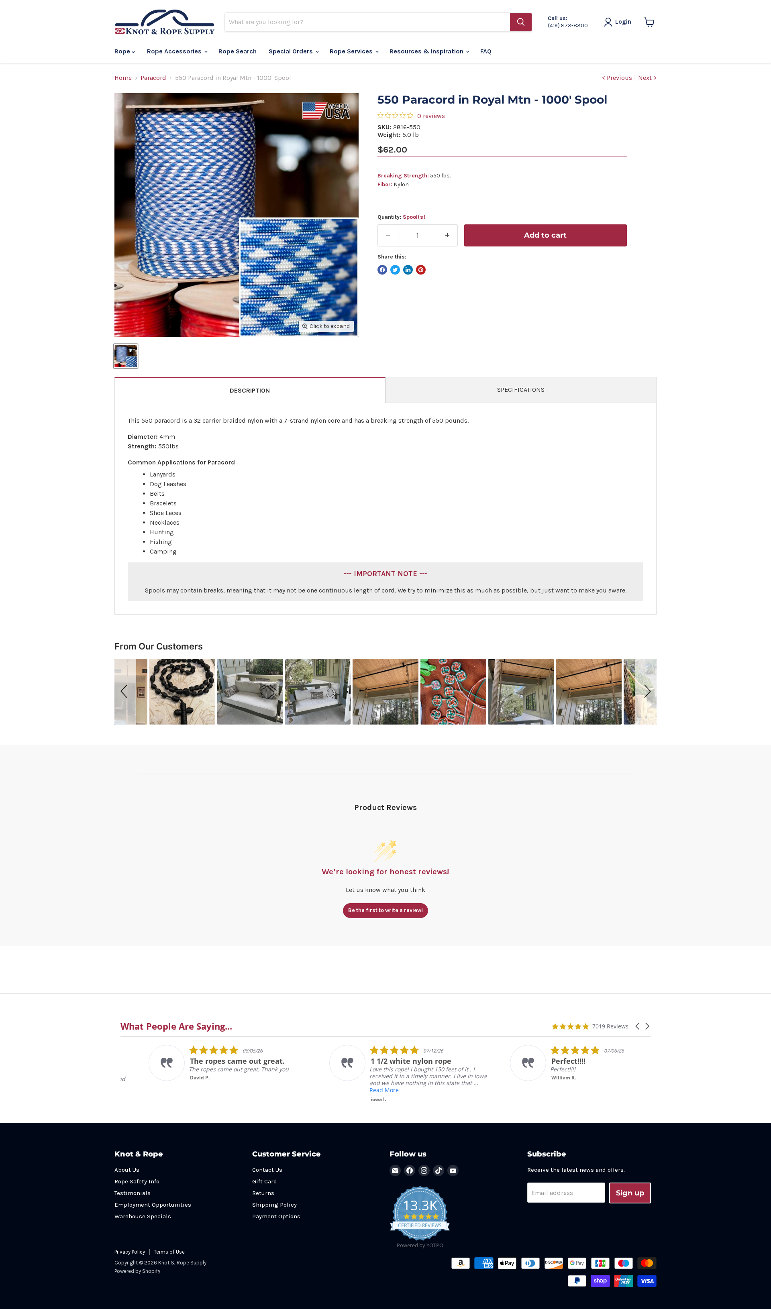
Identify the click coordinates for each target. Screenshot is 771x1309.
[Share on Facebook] (382, 270)
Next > (647, 77)
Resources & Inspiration (427, 51)
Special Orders (291, 51)
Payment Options (276, 1216)
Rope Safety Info (136, 1181)
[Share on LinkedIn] (408, 270)
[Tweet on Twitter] (395, 270)
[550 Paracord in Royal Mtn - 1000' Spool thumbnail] (126, 356)
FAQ (486, 51)
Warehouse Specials (142, 1216)
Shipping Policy (274, 1204)
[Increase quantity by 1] (447, 235)
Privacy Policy (129, 1252)
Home (123, 77)
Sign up (630, 1193)
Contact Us (267, 1169)
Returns (263, 1193)
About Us (126, 1169)
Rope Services (352, 51)
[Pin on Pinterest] (421, 270)
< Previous (617, 77)
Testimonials (132, 1193)
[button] (125, 692)
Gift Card (264, 1181)
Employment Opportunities (152, 1204)
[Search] (521, 22)
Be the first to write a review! (385, 910)
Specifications (521, 389)
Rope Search (237, 51)
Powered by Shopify (137, 1271)
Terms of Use (169, 1252)
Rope (123, 51)
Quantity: (401, 217)
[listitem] (201, 1063)
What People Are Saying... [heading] (176, 1026)
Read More (356, 1090)
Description (250, 390)
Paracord (153, 77)
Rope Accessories (175, 51)
